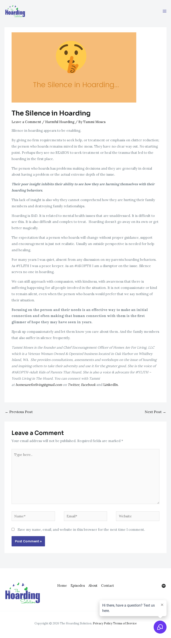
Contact (107, 585)
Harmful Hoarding (59, 122)
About (93, 585)
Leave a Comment (26, 122)
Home (62, 585)
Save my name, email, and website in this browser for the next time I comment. (81, 529)
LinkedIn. (111, 385)
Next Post (155, 412)
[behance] (164, 586)
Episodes (78, 585)
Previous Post (19, 412)
